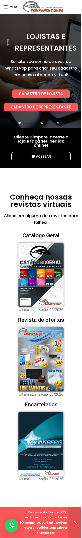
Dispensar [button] (75, 522)
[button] (11, 526)
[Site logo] (43, 6)
